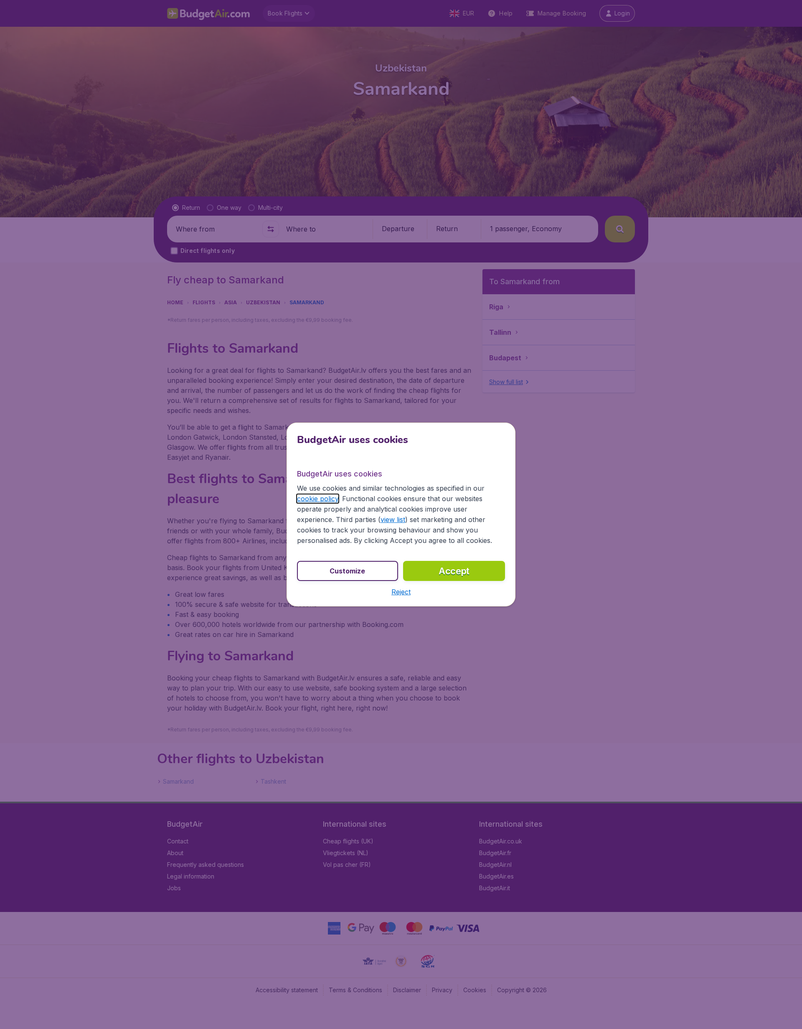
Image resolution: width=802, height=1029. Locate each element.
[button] (401, 592)
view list (393, 519)
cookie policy (317, 498)
